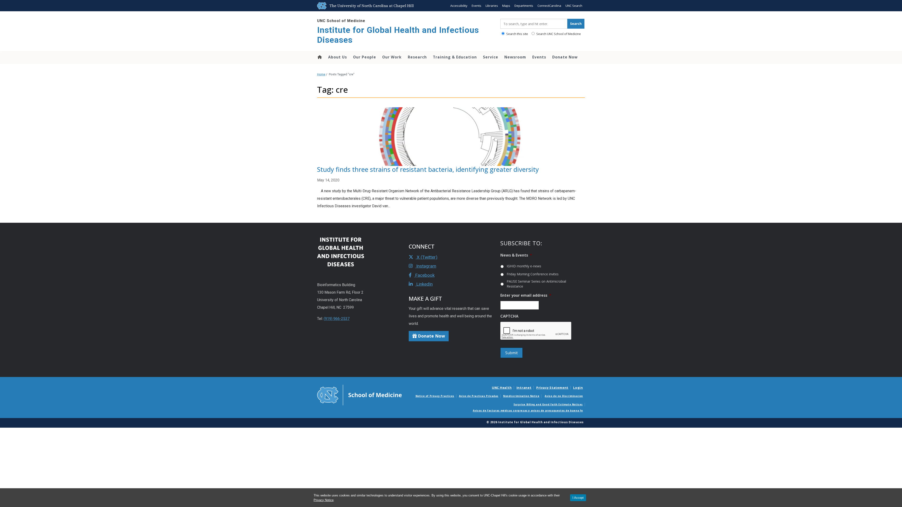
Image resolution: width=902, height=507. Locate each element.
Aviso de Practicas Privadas (478, 396)
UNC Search (573, 6)
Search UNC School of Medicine (558, 34)
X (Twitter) (426, 257)
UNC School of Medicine (341, 21)
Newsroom (515, 57)
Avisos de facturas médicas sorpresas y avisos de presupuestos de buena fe (528, 410)
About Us (337, 57)
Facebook (424, 275)
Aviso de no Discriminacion (564, 396)
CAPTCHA (509, 316)
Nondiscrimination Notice (521, 396)
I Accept (578, 497)
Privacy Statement (552, 387)
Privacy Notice (324, 500)
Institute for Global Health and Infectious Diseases (398, 35)
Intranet (524, 387)
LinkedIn (424, 284)
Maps (506, 6)
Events (476, 6)
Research (417, 57)
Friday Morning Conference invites (533, 274)
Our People (364, 57)
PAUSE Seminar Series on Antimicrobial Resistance (536, 283)
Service (490, 57)
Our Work (392, 57)
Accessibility (458, 6)
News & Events (516, 255)
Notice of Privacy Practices (435, 396)
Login (578, 387)
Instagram (425, 266)
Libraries (492, 6)
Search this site (516, 34)
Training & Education (455, 57)
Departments (523, 6)
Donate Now (565, 57)
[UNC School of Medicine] (359, 395)
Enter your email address (525, 295)
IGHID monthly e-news (524, 266)
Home (319, 57)
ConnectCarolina (549, 6)
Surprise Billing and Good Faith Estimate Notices (548, 404)
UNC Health (502, 387)
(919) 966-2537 (337, 318)
